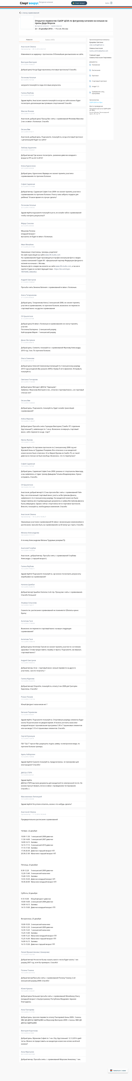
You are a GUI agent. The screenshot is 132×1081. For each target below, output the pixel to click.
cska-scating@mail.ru (96, 45)
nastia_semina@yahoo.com (98, 51)
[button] (118, 1070)
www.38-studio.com (52, 255)
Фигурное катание (46, 2)
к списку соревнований (30, 13)
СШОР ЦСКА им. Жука (95, 102)
